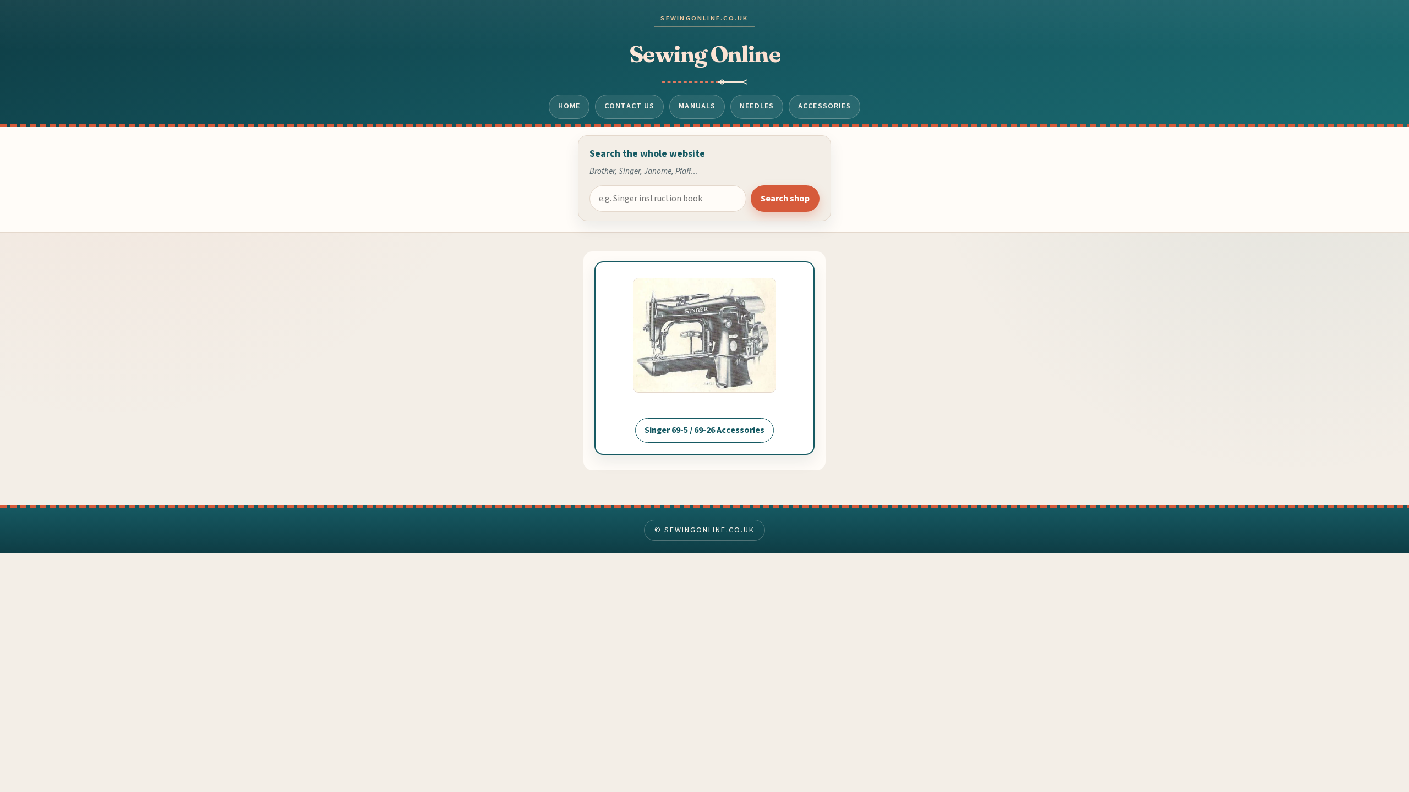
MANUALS (697, 106)
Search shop (785, 199)
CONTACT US (629, 106)
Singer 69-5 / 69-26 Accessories (704, 430)
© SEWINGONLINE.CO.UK (704, 530)
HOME (569, 106)
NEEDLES (757, 106)
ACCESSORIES (824, 106)
